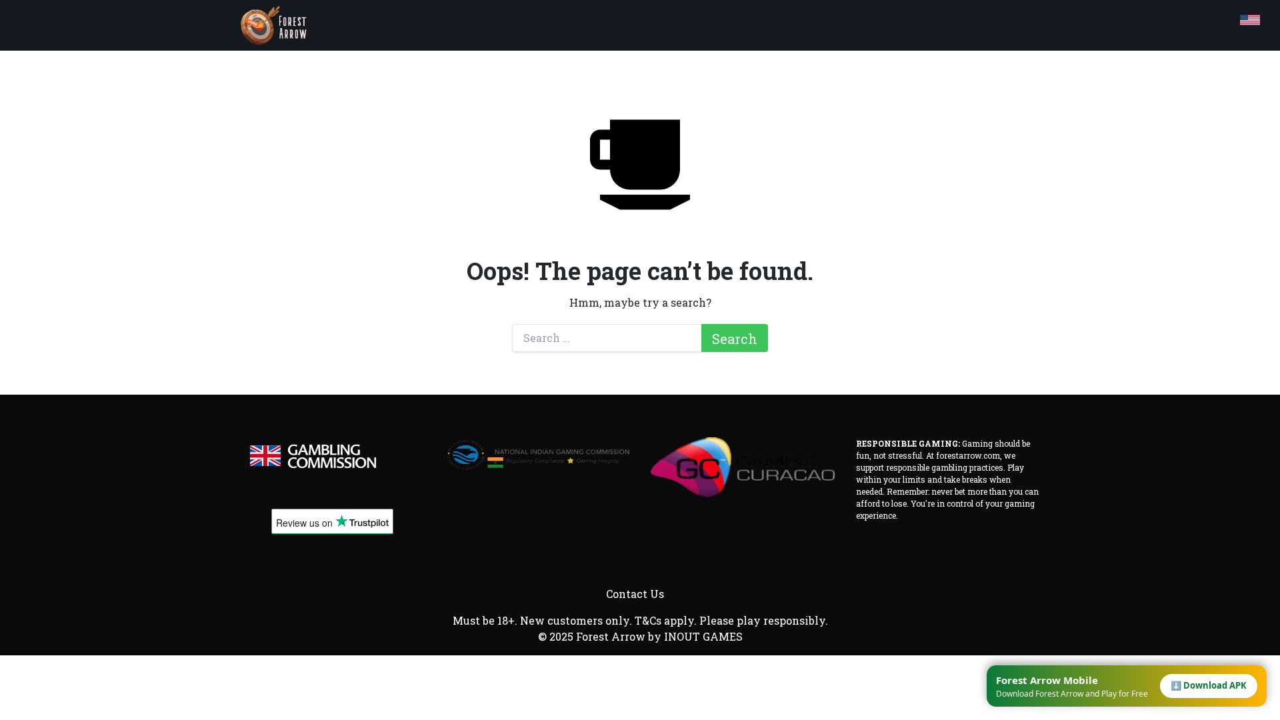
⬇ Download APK (1209, 685)
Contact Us (635, 594)
